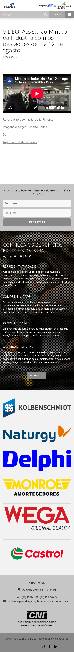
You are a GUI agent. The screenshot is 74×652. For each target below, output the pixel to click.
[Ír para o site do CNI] (37, 618)
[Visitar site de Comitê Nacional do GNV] (62, 5)
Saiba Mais (36, 375)
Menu (59, 14)
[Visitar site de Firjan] (46, 5)
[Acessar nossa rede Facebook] (49, 646)
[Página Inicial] (9, 5)
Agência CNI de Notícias (20, 142)
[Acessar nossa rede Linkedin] (55, 646)
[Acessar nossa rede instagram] (43, 646)
